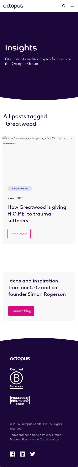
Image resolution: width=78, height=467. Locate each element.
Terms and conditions (24, 435)
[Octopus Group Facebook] (12, 454)
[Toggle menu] (72, 5)
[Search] (63, 5)
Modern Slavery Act (23, 439)
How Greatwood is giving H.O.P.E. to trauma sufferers (36, 213)
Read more (19, 234)
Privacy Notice (51, 435)
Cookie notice (49, 439)
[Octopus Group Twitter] (32, 454)
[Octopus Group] (13, 5)
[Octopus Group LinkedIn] (22, 454)
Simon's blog (21, 311)
